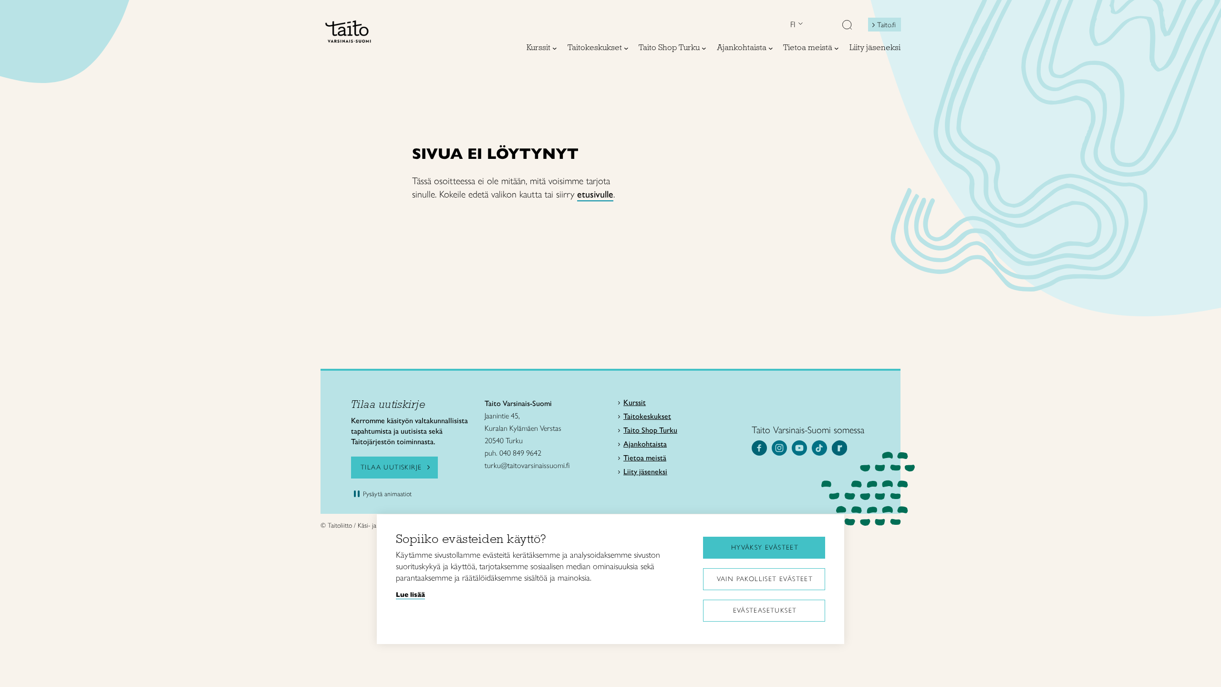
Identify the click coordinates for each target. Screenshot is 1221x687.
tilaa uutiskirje (391, 467)
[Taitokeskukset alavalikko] (626, 48)
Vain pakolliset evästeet (765, 579)
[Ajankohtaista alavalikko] (770, 48)
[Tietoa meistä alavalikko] (836, 48)
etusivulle (595, 194)
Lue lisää (410, 594)
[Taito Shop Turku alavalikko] (704, 48)
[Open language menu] (799, 24)
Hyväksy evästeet (764, 547)
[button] (847, 25)
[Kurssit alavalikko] (554, 48)
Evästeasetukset (765, 610)
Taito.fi (886, 25)
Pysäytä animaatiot (387, 494)
